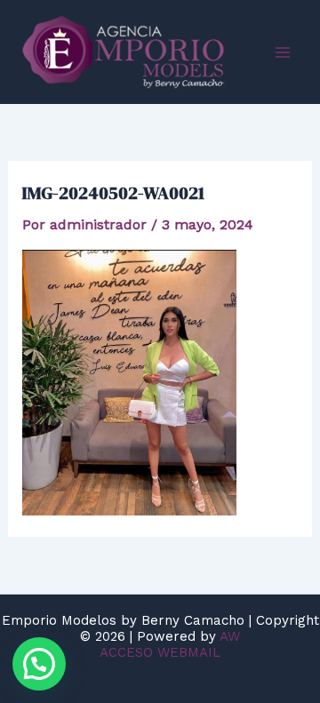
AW (230, 636)
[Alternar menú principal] (282, 52)
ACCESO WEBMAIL (160, 652)
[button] (39, 664)
